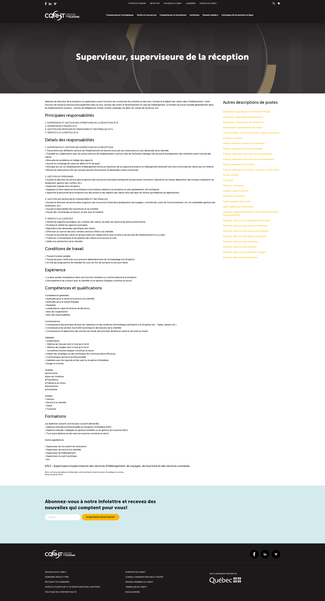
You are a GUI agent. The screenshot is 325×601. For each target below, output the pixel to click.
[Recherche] (274, 3)
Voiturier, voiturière (232, 138)
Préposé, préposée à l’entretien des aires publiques (247, 154)
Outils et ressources (147, 15)
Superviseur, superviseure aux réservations (244, 122)
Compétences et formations (173, 15)
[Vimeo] (55, 4)
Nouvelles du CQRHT (173, 3)
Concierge (228, 180)
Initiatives (194, 15)
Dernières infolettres (57, 577)
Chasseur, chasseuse (233, 185)
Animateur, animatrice (234, 196)
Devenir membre (210, 15)
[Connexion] (278, 3)
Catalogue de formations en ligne (237, 15)
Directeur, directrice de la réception (240, 257)
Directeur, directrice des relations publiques (244, 236)
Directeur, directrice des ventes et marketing (245, 225)
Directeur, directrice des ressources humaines (245, 231)
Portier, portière (231, 175)
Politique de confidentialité (61, 592)
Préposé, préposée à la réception (239, 164)
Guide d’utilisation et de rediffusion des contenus (72, 587)
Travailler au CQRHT (136, 587)
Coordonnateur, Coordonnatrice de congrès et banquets (251, 132)
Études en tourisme (137, 3)
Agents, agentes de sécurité (236, 201)
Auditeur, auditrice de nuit (236, 191)
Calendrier (190, 3)
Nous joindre (132, 592)
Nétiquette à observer (57, 582)
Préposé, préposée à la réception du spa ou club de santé (251, 169)
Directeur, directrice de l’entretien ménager (244, 252)
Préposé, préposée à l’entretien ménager (243, 148)
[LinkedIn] (50, 3)
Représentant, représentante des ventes (242, 127)
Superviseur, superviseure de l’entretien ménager (247, 111)
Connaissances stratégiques (120, 15)
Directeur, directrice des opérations (240, 241)
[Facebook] (46, 3)
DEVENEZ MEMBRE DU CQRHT (139, 582)
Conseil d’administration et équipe (144, 577)
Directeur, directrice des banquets (240, 247)
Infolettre (155, 3)
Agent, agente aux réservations (238, 206)
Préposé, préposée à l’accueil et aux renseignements (248, 159)
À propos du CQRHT (208, 3)
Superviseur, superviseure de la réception (243, 117)
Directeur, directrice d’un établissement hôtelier (246, 220)
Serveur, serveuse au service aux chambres (244, 143)
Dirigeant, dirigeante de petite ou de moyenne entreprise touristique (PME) (251, 214)
